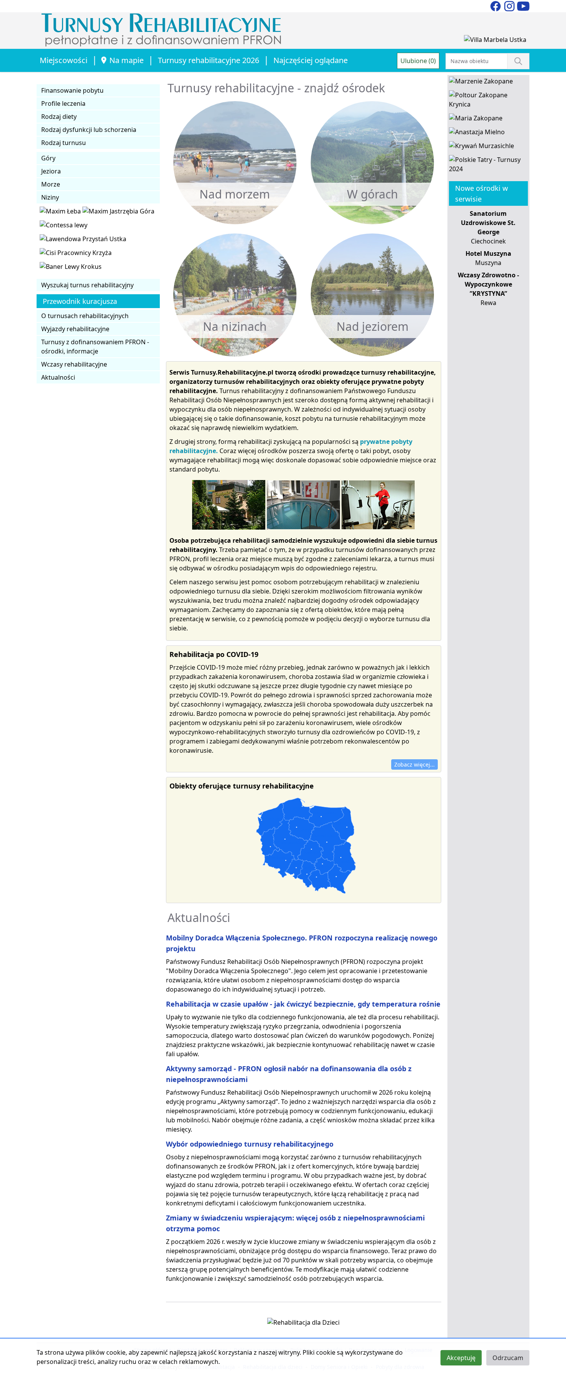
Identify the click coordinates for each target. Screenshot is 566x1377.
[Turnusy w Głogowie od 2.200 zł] (76, 254)
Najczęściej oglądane (310, 60)
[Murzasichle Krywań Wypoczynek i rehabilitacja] (481, 147)
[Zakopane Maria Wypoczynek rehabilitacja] (475, 119)
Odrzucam (507, 1358)
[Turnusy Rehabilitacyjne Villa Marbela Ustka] (495, 41)
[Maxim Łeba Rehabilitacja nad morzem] (61, 212)
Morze (50, 184)
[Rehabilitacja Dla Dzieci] (303, 1324)
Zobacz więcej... (414, 764)
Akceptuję (461, 1358)
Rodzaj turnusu (63, 142)
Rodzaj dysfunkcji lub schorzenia (88, 129)
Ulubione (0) (418, 61)
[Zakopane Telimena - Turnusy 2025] (488, 166)
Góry (48, 158)
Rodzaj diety (59, 116)
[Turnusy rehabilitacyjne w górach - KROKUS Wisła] (71, 268)
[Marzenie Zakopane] (481, 82)
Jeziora (51, 171)
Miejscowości (63, 60)
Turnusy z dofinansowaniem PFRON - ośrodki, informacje (95, 346)
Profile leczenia (63, 103)
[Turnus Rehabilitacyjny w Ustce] (83, 240)
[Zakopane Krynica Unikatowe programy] (488, 101)
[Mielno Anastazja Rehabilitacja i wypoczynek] (477, 133)
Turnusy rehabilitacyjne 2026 (208, 60)
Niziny (50, 197)
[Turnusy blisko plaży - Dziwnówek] (63, 226)
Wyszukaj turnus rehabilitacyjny (87, 285)
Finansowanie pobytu (72, 90)
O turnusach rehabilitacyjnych (85, 316)
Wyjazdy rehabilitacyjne (75, 329)
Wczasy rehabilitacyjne (74, 364)
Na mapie (126, 60)
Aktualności (58, 377)
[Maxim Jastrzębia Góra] (118, 212)
